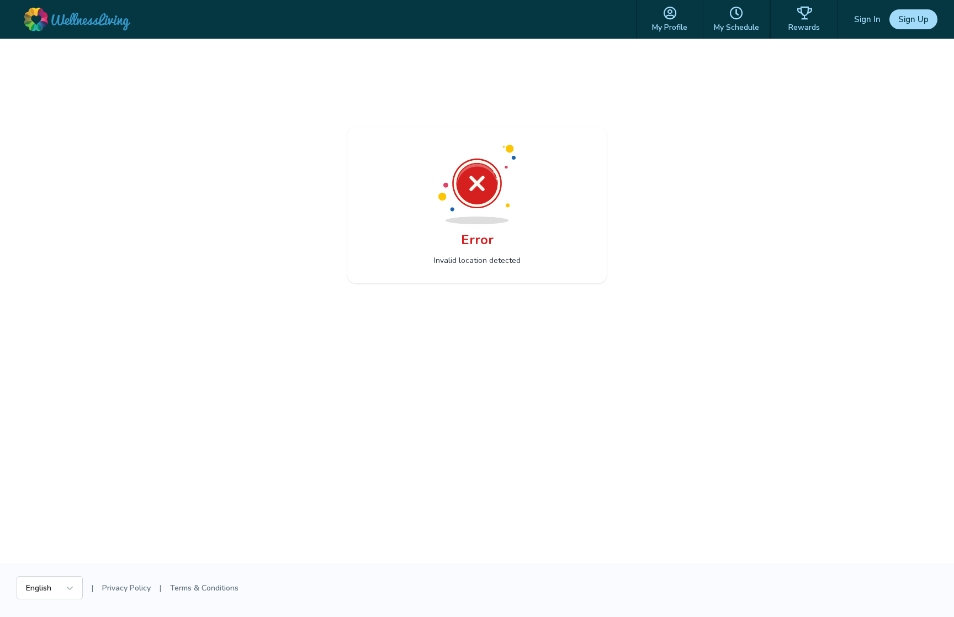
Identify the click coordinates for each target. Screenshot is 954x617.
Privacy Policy (126, 588)
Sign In (867, 19)
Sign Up (913, 19)
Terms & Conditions (204, 588)
